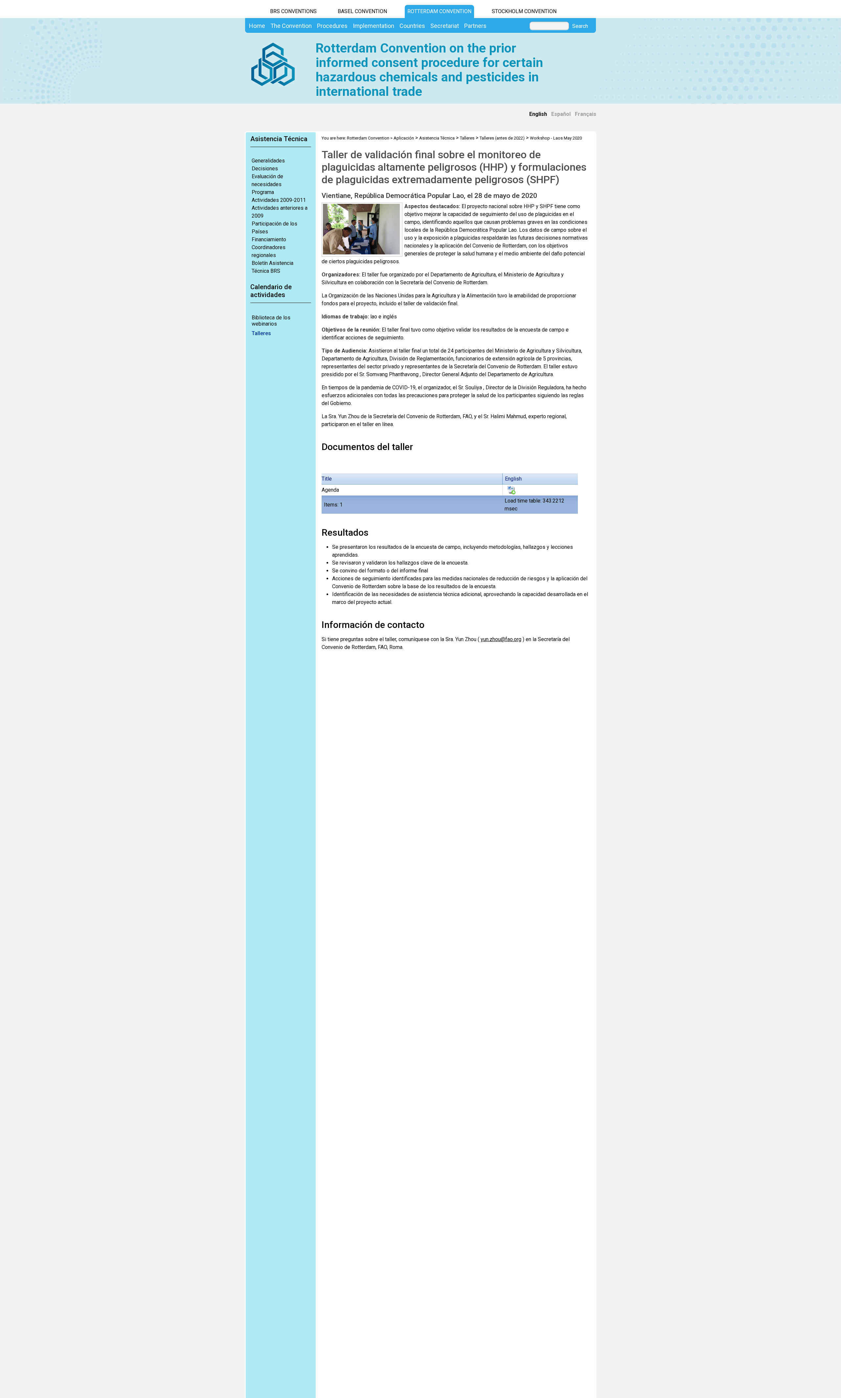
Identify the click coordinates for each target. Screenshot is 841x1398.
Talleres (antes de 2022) (502, 138)
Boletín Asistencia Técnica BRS (272, 267)
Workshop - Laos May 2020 (556, 138)
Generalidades (268, 161)
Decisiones (265, 168)
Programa (263, 192)
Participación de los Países (274, 228)
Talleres (261, 333)
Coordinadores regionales (268, 251)
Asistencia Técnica (437, 138)
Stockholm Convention (524, 11)
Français (585, 114)
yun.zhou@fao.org (501, 639)
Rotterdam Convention (439, 11)
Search (580, 26)
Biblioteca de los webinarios (271, 320)
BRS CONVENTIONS (293, 11)
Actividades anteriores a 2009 (279, 212)
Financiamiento (269, 239)
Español (561, 114)
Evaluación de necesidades (267, 180)
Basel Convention (362, 11)
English (538, 114)
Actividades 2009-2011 (279, 200)
